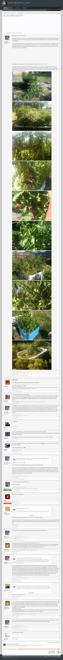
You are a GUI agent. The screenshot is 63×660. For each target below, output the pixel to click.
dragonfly (6, 400)
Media (12, 7)
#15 (58, 596)
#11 (58, 526)
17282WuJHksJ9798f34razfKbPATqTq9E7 (10, 654)
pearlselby (17, 375)
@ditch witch (14, 443)
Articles (25, 7)
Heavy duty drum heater (16, 608)
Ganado (19, 391)
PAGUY (5, 427)
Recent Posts (10, 10)
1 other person (23, 629)
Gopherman (18, 453)
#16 (58, 615)
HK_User (5, 512)
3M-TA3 (20, 375)
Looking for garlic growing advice (12, 643)
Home (54, 656)
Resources (18, 7)
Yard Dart (13, 629)
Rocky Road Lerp (14, 391)
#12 (58, 538)
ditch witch (17, 16)
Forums (6, 8)
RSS (59, 656)
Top (56, 656)
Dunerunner (14, 489)
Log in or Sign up (48, 0)
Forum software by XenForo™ (9, 658)
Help (50, 656)
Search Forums (5, 10)
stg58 (13, 501)
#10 (58, 501)
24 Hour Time (11, 656)
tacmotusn (6, 386)
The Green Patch (9, 16)
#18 (58, 637)
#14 (58, 579)
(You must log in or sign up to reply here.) (54, 642)
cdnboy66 (13, 438)
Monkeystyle (5, 656)
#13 (58, 551)
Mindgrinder (14, 375)
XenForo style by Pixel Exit (21, 658)
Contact (47, 656)
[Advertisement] (31, 24)
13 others (23, 375)
